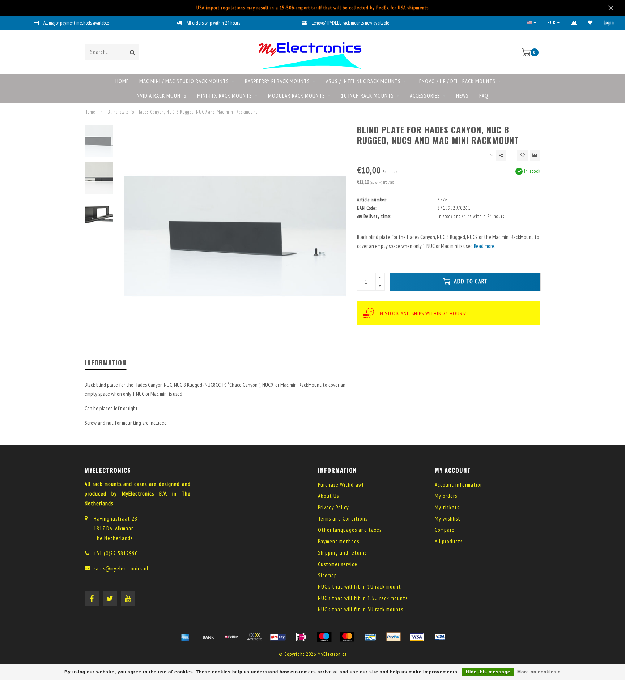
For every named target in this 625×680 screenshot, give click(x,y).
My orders (446, 495)
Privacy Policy (333, 507)
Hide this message (488, 672)
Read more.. (485, 246)
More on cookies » (539, 672)
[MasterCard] (347, 637)
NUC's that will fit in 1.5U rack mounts (363, 598)
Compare (445, 529)
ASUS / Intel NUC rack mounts (363, 81)
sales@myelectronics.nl (121, 568)
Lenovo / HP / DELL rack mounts (456, 81)
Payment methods (338, 541)
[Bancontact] (370, 637)
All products (449, 541)
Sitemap (327, 575)
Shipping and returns (342, 552)
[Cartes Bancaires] (255, 637)
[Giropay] (278, 637)
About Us (328, 495)
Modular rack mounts (296, 95)
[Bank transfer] (208, 637)
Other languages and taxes (350, 529)
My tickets (447, 507)
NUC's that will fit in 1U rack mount (359, 586)
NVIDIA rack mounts (162, 95)
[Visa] (417, 637)
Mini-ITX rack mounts (224, 95)
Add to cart (470, 281)
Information (105, 362)
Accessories (425, 95)
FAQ (483, 95)
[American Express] (185, 637)
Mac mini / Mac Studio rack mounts (184, 81)
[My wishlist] (590, 23)
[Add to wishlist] (522, 155)
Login (609, 23)
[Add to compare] (535, 155)
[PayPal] (393, 637)
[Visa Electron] (440, 637)
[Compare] (574, 23)
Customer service (337, 564)
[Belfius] (231, 637)
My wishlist (447, 518)
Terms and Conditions (342, 518)
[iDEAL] (301, 637)
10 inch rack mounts (367, 95)
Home (122, 81)
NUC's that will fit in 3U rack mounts (360, 609)
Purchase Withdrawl (340, 484)
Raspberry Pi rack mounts (277, 81)
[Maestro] (324, 637)
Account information (459, 484)
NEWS (462, 95)
